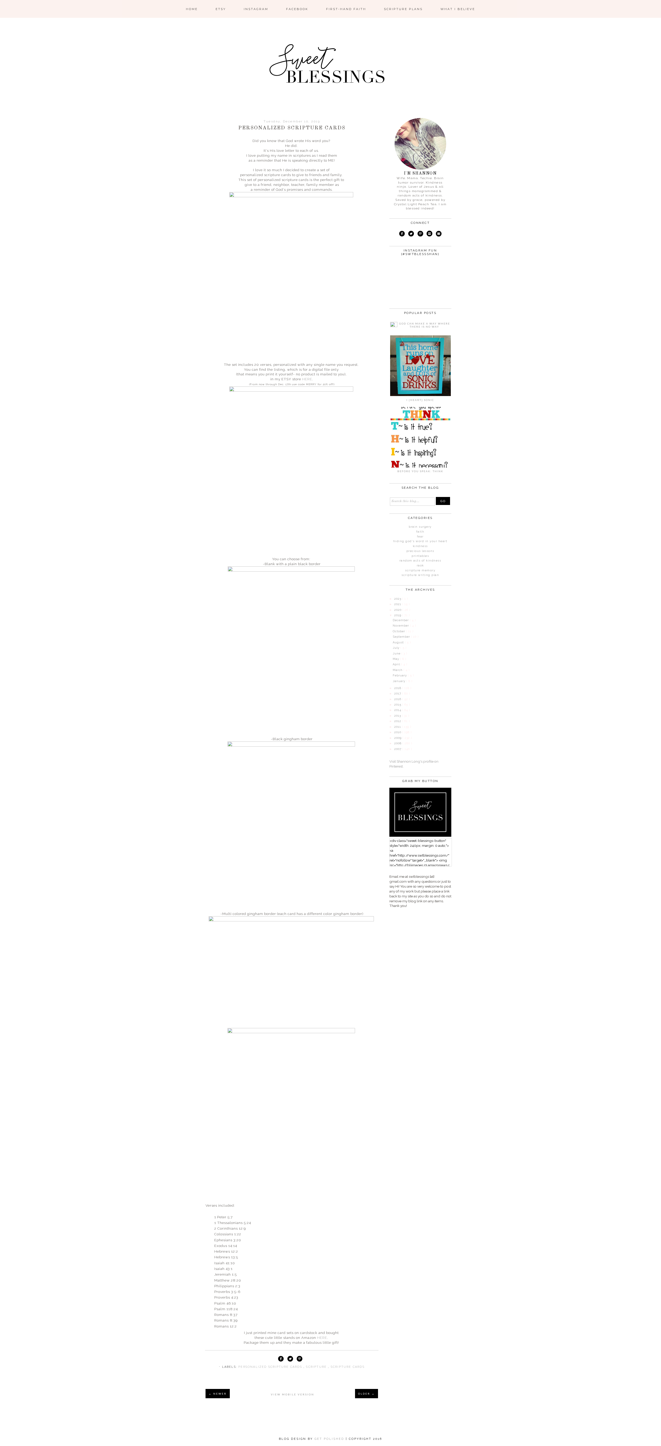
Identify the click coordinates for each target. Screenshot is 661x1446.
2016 (398, 699)
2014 (398, 710)
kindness (420, 546)
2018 (398, 688)
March (398, 670)
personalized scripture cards (270, 1367)
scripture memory (420, 570)
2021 (398, 604)
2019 (398, 615)
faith (420, 531)
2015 (398, 704)
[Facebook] (402, 234)
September (402, 636)
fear (420, 536)
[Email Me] (439, 234)
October (399, 631)
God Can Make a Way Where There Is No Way (424, 325)
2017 (398, 693)
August (399, 642)
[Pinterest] (420, 234)
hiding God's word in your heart (420, 541)
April (397, 664)
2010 (398, 732)
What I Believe (457, 9)
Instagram (256, 9)
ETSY (221, 9)
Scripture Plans (403, 9)
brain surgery (420, 526)
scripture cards (348, 1367)
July (396, 648)
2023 (398, 598)
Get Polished (330, 1439)
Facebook (297, 9)
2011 (398, 727)
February (400, 675)
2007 (398, 749)
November (401, 625)
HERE (307, 379)
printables (420, 556)
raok (420, 565)
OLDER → (366, 1393)
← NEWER (218, 1393)
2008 (398, 743)
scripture (317, 1367)
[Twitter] (411, 234)
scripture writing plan (420, 575)
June (397, 653)
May (396, 659)
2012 (398, 721)
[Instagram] (429, 234)
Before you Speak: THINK (420, 471)
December (401, 620)
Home (192, 9)
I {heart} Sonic (420, 399)
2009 (398, 738)
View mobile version (292, 1394)
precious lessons (420, 551)
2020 (398, 610)
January (399, 681)
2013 (398, 715)
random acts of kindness (420, 560)
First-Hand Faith (346, 9)
